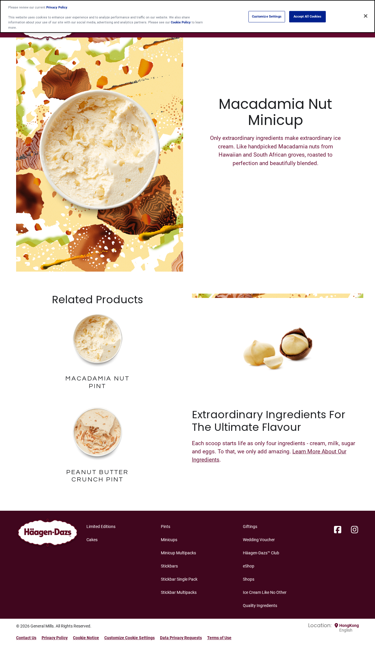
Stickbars (169, 566)
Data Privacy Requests (181, 637)
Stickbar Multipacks (179, 592)
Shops (248, 579)
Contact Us (26, 637)
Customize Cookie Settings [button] (129, 637)
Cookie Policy (181, 22)
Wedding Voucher (259, 539)
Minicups (169, 539)
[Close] (365, 15)
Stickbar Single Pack (179, 579)
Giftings (250, 526)
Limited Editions (100, 526)
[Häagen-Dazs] (47, 534)
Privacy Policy (55, 637)
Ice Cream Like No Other (265, 592)
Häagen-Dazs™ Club (261, 553)
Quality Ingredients (260, 605)
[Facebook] (337, 530)
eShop (248, 566)
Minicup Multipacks (178, 553)
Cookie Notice (86, 637)
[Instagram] (354, 530)
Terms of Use (219, 637)
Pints (165, 526)
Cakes (92, 539)
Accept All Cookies (308, 16)
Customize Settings (267, 16)
